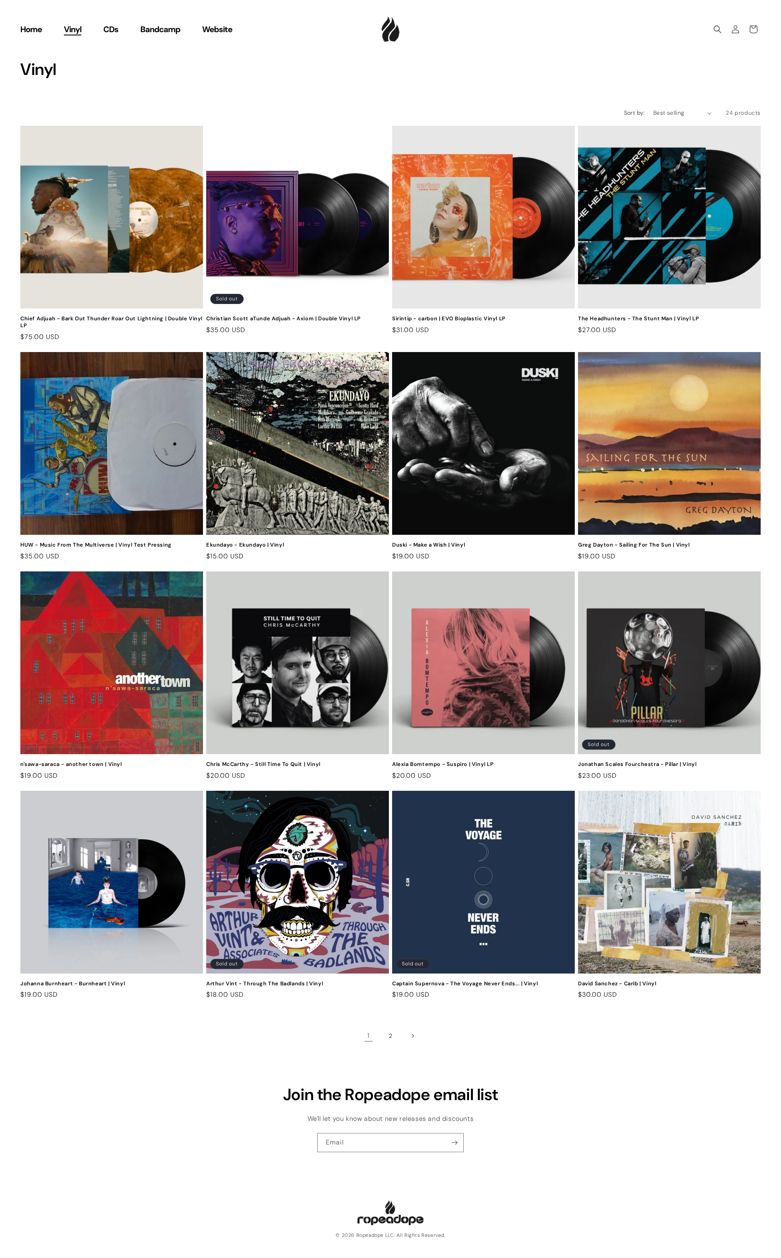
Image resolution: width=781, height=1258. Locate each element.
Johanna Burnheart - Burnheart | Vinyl (72, 983)
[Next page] (412, 1036)
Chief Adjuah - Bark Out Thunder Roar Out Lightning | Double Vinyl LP (111, 322)
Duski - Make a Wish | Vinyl (428, 545)
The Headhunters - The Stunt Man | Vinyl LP (638, 318)
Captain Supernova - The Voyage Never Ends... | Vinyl (465, 983)
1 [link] (368, 1035)
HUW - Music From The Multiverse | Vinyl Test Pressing (96, 545)
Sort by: (634, 112)
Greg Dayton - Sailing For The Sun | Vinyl (634, 545)
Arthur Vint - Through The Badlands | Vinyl (264, 983)
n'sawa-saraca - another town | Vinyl (71, 764)
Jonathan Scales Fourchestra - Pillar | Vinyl (637, 764)
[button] (717, 29)
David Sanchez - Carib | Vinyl (617, 983)
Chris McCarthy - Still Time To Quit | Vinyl (263, 764)
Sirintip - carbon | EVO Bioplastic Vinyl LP (449, 318)
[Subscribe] (454, 1142)
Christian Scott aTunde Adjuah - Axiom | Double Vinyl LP (283, 318)
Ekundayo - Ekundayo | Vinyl (245, 545)
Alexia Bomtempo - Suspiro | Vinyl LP (443, 764)
